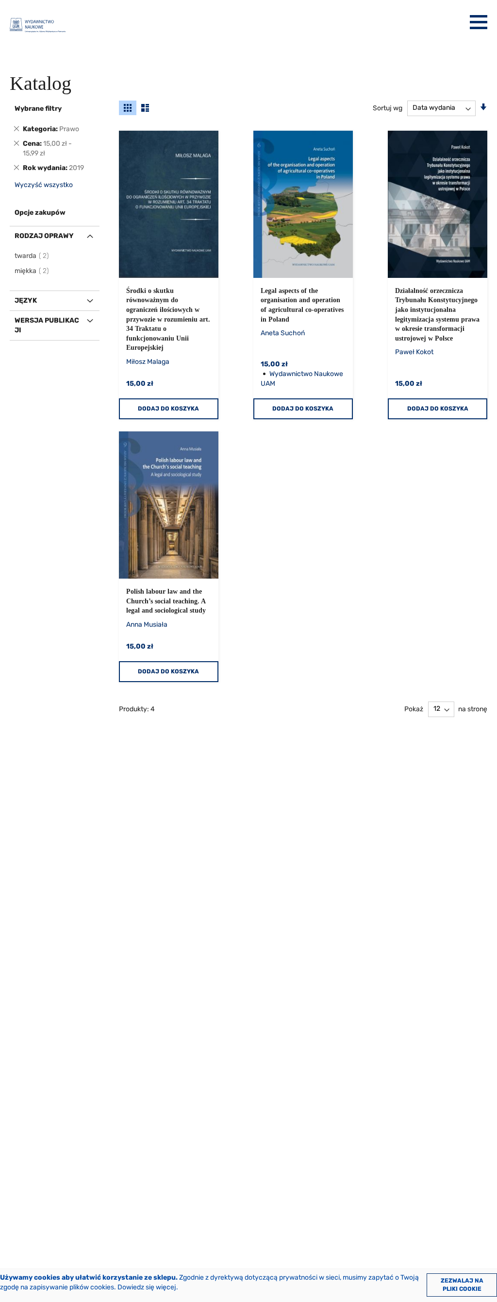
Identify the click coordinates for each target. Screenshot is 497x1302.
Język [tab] (26, 300)
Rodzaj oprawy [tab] (44, 236)
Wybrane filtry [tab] (38, 108)
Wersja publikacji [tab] (47, 325)
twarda (32, 256)
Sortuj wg (387, 107)
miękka (32, 271)
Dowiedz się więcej (146, 1287)
